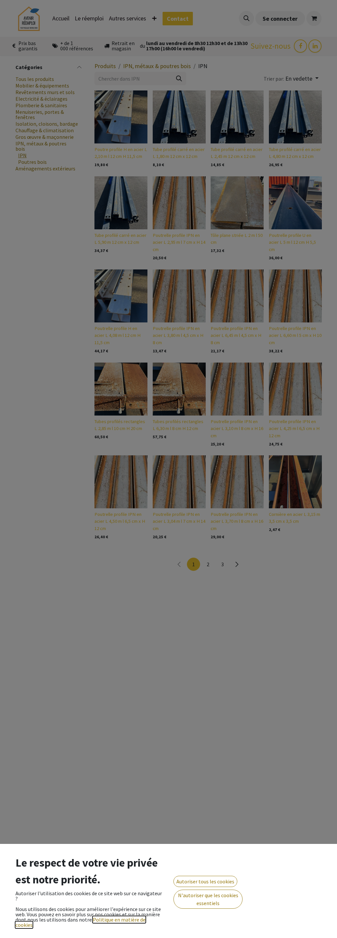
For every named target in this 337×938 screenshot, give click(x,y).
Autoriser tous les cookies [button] (205, 881)
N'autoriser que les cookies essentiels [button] (208, 899)
